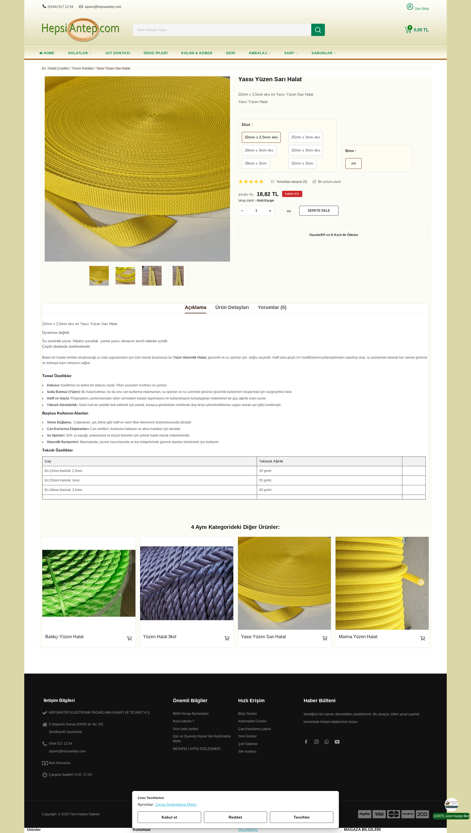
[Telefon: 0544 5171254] (44, 6)
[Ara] (318, 30)
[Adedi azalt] (242, 211)
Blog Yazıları (247, 714)
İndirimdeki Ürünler (252, 721)
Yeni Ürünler (247, 736)
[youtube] (337, 742)
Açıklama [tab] (195, 307)
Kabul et (169, 817)
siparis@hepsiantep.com (102, 7)
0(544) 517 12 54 (60, 7)
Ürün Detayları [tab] (232, 307)
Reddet (235, 817)
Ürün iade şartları (185, 729)
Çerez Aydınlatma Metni (176, 804)
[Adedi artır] (270, 211)
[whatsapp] (326, 742)
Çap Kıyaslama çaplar (254, 729)
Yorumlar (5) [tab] (272, 307)
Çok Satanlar (248, 744)
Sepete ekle (319, 211)
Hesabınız (248, 830)
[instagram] (316, 742)
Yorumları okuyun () (291, 181)
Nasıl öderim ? (183, 721)
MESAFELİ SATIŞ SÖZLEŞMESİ (196, 749)
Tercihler (302, 817)
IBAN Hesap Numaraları (191, 714)
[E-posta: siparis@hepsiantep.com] (81, 6)
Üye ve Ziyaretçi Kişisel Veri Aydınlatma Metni (202, 738)
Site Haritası (247, 751)
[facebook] (306, 742)
